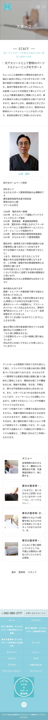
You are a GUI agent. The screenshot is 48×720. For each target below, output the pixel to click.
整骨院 (22, 572)
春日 (14, 572)
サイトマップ (36, 671)
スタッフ (32, 572)
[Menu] (44, 6)
